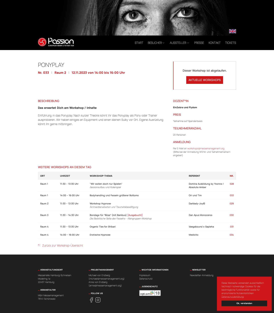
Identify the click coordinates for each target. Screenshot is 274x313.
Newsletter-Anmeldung (201, 275)
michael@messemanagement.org (107, 278)
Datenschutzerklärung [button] (232, 296)
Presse (199, 43)
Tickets (230, 43)
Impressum (144, 275)
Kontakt (215, 43)
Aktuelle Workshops (205, 80)
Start (139, 43)
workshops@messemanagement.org (205, 148)
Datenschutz (145, 278)
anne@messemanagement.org (105, 285)
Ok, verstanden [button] (244, 303)
